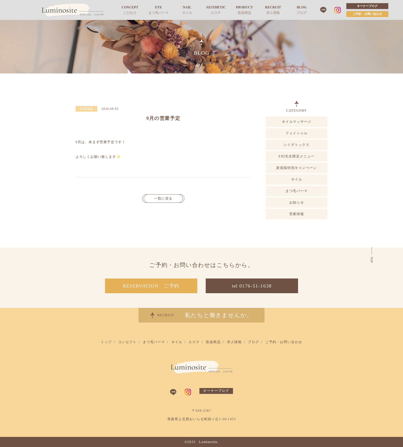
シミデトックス (296, 144)
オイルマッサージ (296, 121)
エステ (216, 12)
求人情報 (273, 12)
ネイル (187, 12)
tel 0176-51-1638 (252, 286)
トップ (106, 342)
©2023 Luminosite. (201, 442)
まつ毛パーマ (158, 12)
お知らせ (296, 202)
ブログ (302, 12)
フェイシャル (296, 133)
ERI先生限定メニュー (297, 156)
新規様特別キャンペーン (296, 168)
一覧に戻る (163, 198)
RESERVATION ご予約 (151, 286)
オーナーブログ (367, 6)
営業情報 (296, 214)
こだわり (130, 12)
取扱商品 (244, 12)
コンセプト (127, 342)
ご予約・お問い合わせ (367, 14)
